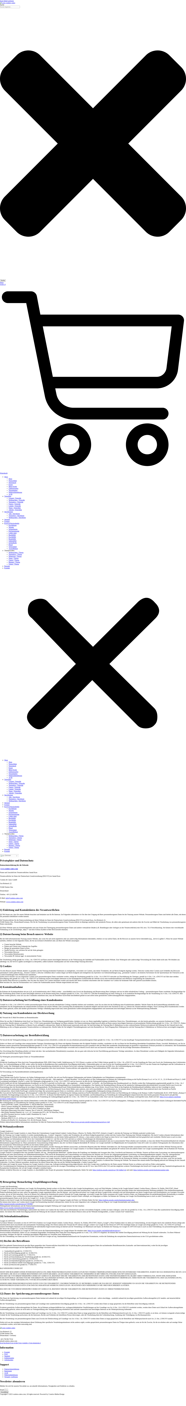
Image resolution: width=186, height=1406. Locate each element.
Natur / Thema (14, 558)
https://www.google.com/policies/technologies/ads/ (17, 1208)
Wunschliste (13, 481)
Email (2, 1390)
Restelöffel (12, 539)
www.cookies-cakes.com (9, 869)
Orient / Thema (14, 564)
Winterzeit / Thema (15, 556)
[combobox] (10, 7)
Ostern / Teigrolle (14, 504)
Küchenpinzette (14, 531)
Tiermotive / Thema (15, 554)
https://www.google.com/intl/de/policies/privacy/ (104, 1230)
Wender (11, 527)
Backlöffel (12, 535)
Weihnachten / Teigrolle (17, 500)
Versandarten (13, 490)
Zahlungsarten (13, 488)
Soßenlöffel (12, 541)
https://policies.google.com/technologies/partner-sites (151, 1170)
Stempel (7, 519)
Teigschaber (13, 547)
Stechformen (8, 512)
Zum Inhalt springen (7, 1)
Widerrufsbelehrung (15, 492)
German (7, 855)
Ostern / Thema (14, 560)
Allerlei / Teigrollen (15, 510)
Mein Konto (13, 486)
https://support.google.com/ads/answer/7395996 (16, 1204)
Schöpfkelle (13, 543)
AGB (10, 494)
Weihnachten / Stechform (17, 518)
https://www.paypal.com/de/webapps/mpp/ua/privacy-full (90, 1122)
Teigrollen (7, 496)
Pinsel (11, 545)
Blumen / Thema (14, 562)
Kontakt (7, 568)
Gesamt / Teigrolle (15, 498)
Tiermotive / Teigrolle (16, 502)
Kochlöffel (12, 537)
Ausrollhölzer (13, 549)
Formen (7, 521)
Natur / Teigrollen (15, 508)
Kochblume (13, 525)
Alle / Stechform (14, 514)
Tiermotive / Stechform (16, 516)
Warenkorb (12, 483)
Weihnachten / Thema (16, 552)
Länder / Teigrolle (15, 506)
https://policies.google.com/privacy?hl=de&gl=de (109, 1170)
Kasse (11, 485)
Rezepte (7, 566)
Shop (6, 477)
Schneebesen (13, 529)
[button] (93, 664)
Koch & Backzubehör (11, 523)
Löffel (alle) (13, 533)
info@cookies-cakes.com (14, 898)
